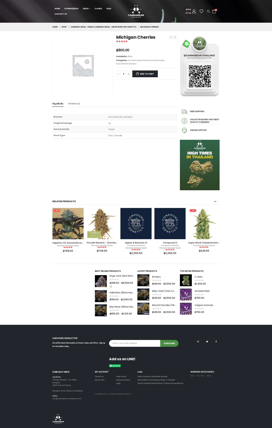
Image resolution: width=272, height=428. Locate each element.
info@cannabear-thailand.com (66, 398)
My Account (99, 380)
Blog (188, 9)
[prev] (171, 37)
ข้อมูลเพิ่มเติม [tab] (57, 103)
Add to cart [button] (78, 212)
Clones (98, 8)
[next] (175, 37)
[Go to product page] (101, 281)
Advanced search (123, 380)
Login (118, 383)
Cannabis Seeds (134, 60)
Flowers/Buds (71, 8)
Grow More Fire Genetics (126, 64)
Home (57, 8)
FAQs (108, 8)
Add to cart (147, 73)
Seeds (85, 8)
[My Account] (194, 11)
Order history (121, 376)
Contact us (99, 376)
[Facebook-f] (216, 341)
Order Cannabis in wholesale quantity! (152, 376)
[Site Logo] (136, 11)
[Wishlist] (201, 11)
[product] (68, 223)
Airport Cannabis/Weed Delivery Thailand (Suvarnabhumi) (160, 383)
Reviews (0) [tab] (74, 103)
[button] (208, 11)
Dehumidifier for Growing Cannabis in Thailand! (156, 380)
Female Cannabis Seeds (153, 60)
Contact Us (61, 14)
